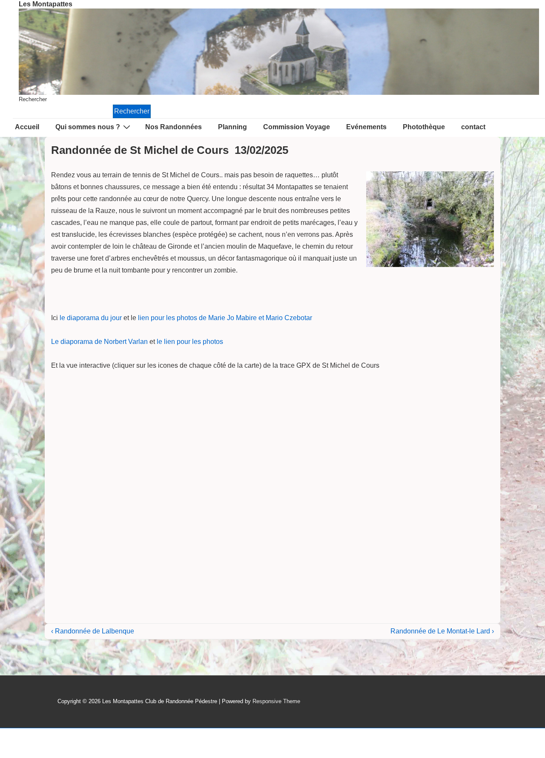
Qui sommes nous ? (87, 127)
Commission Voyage (296, 127)
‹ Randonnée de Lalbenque (92, 631)
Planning (232, 127)
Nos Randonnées (173, 127)
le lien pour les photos (190, 341)
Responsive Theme (276, 701)
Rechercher (33, 99)
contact (473, 127)
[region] (279, 52)
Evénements (366, 127)
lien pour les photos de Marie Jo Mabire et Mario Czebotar (225, 317)
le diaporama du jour (91, 317)
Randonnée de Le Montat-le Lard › (442, 631)
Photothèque (424, 127)
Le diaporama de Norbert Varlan (99, 341)
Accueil (27, 127)
